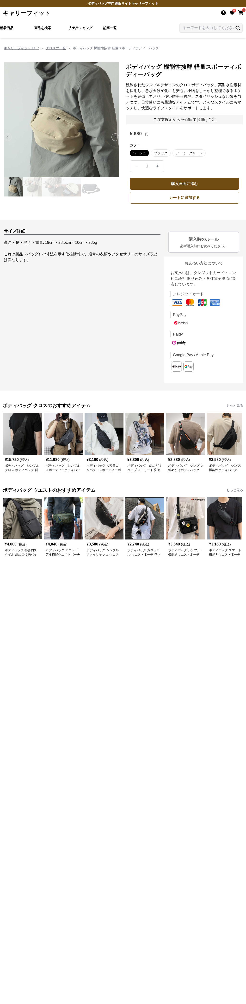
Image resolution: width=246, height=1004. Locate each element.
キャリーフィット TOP (21, 48)
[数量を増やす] (157, 166)
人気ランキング (80, 28)
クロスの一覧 (56, 48)
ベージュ (139, 153)
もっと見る (234, 405)
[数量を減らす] (136, 166)
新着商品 (6, 28)
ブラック (160, 153)
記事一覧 (110, 28)
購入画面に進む (184, 184)
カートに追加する (184, 198)
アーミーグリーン (189, 153)
